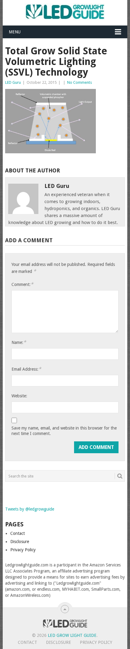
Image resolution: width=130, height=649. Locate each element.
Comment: (22, 284)
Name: (18, 342)
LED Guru (13, 82)
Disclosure (19, 541)
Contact (17, 533)
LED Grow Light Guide (72, 635)
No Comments (79, 82)
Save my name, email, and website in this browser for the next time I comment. (64, 431)
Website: (19, 395)
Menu (15, 31)
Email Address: (26, 369)
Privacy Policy (23, 549)
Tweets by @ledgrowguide (29, 509)
